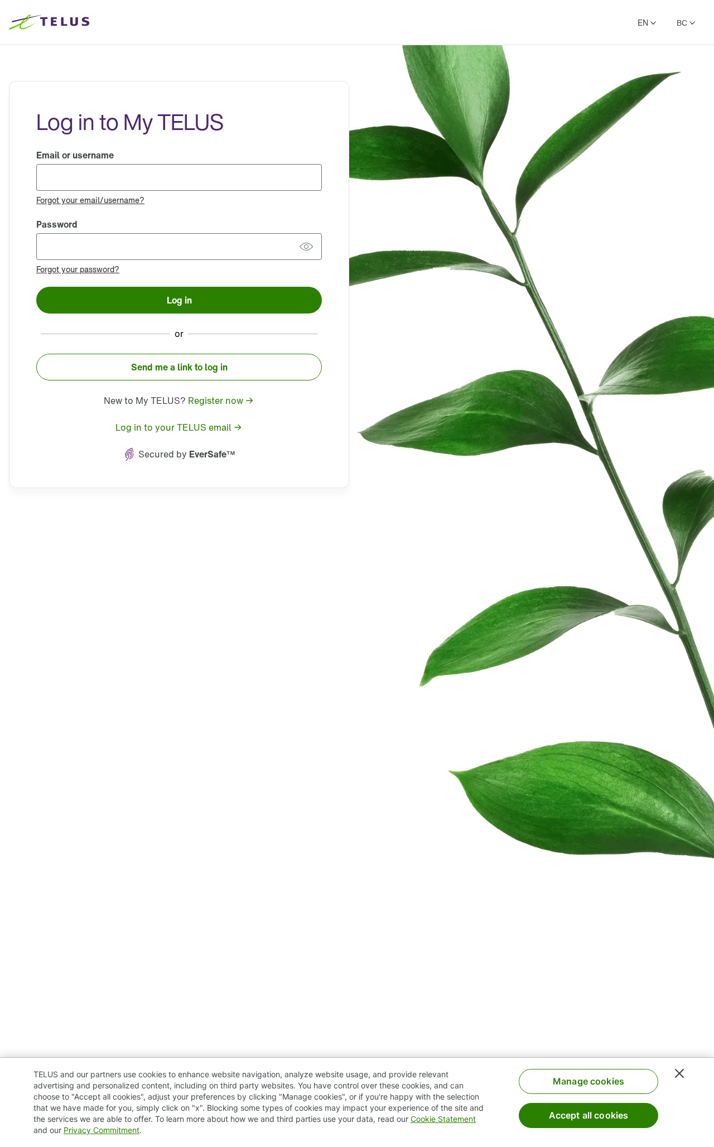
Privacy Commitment (101, 1130)
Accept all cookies (589, 1115)
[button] (306, 246)
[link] (90, 199)
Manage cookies (588, 1081)
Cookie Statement (443, 1119)
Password (57, 224)
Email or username (75, 155)
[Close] (679, 1073)
